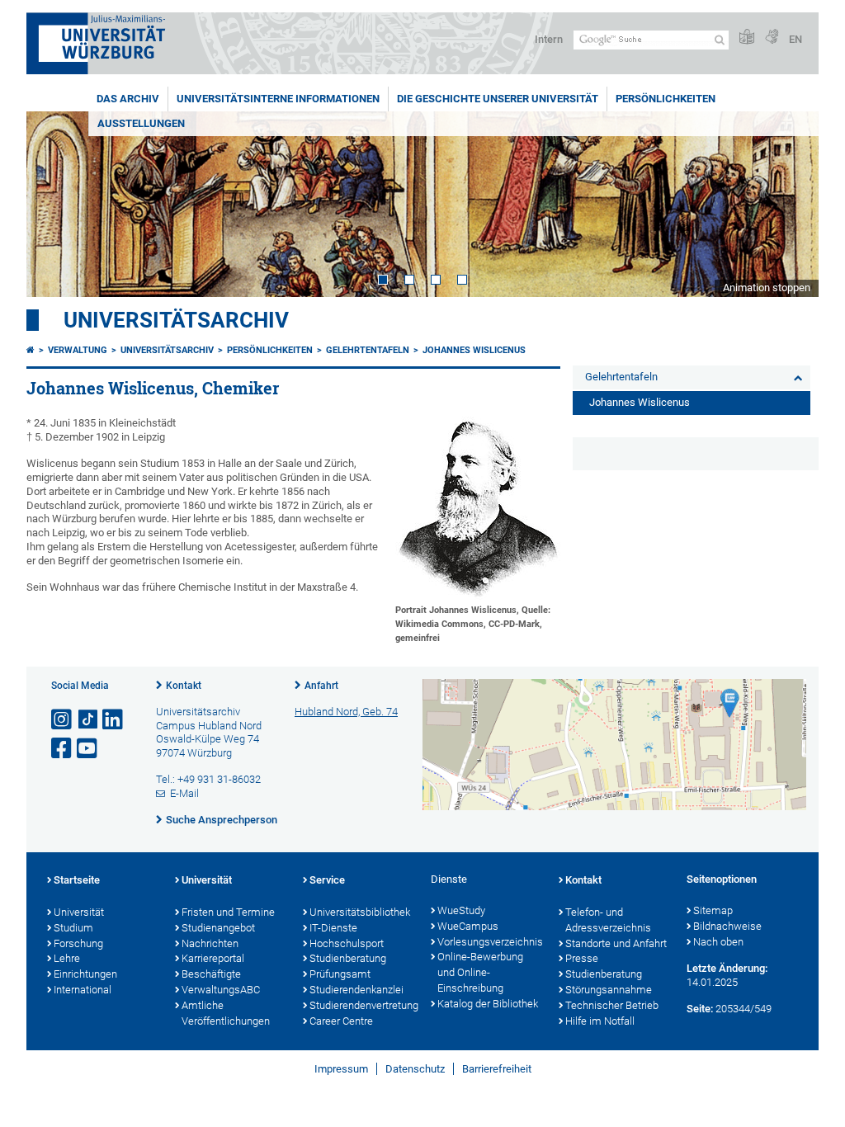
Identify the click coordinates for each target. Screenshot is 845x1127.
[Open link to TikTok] (88, 719)
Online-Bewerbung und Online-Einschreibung (480, 972)
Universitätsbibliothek (359, 912)
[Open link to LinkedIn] (113, 719)
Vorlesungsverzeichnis (489, 942)
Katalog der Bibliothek (487, 1003)
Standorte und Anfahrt (616, 943)
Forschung (78, 943)
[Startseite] (30, 350)
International (82, 989)
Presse (581, 958)
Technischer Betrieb (612, 1005)
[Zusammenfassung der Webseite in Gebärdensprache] (771, 37)
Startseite (77, 880)
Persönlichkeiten (665, 98)
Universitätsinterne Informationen (278, 98)
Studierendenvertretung (361, 1005)
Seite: (700, 1008)
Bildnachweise (727, 926)
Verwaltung (77, 350)
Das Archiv (128, 98)
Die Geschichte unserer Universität (497, 98)
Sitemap (713, 910)
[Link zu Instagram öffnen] (62, 719)
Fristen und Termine (228, 912)
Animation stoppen (766, 287)
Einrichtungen (85, 974)
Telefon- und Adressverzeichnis (608, 920)
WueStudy (461, 910)
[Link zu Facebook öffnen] (62, 748)
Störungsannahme (608, 989)
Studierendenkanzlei (356, 989)
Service (327, 880)
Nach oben (718, 942)
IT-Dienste (333, 928)
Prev (55, 204)
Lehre (67, 958)
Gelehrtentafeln (367, 350)
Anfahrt (321, 685)
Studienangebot (218, 928)
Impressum (341, 1069)
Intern (549, 39)
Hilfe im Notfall (600, 1021)
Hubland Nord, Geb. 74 (346, 711)
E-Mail (184, 793)
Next (789, 204)
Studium (73, 928)
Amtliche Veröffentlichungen (226, 1013)
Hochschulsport (346, 943)
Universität (79, 912)
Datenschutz (415, 1069)
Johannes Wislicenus (474, 350)
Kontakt (183, 685)
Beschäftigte (211, 974)
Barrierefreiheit (496, 1069)
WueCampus (467, 926)
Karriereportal (213, 958)
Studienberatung (347, 958)
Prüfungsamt (340, 974)
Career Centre (341, 1021)
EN (795, 39)
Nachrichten (210, 943)
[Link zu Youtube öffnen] (88, 748)
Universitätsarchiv (176, 320)
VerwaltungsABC (221, 989)
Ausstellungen (141, 123)
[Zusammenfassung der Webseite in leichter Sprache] (746, 37)
